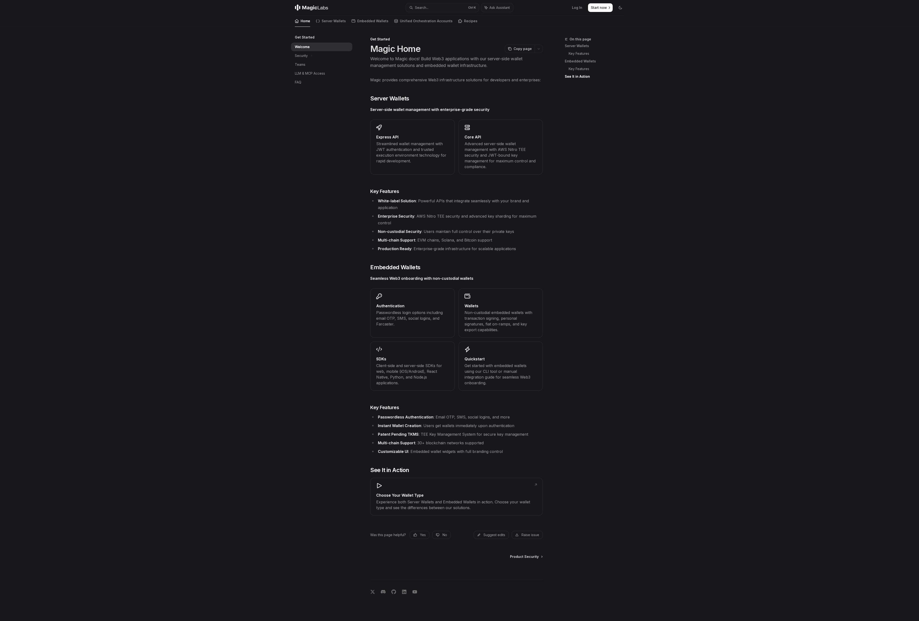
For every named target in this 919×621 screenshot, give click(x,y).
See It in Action (577, 76)
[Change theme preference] (620, 7)
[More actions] (539, 49)
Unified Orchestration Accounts (426, 21)
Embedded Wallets (372, 21)
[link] (412, 147)
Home (305, 21)
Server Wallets (334, 21)
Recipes (470, 21)
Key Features (579, 53)
